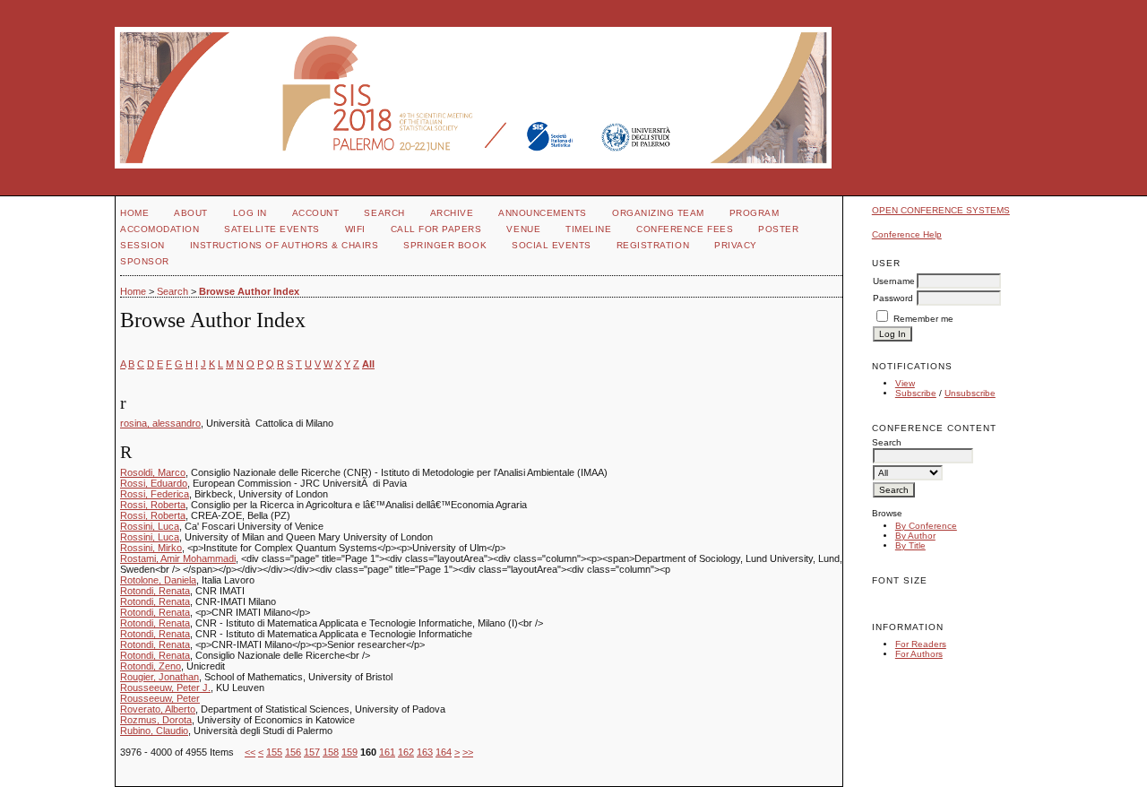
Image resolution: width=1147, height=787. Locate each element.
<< (250, 752)
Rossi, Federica (154, 494)
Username (894, 281)
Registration (653, 245)
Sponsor (144, 261)
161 (387, 752)
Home (134, 213)
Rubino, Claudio (154, 730)
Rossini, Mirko (151, 547)
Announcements (542, 213)
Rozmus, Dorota (156, 719)
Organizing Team (658, 213)
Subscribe (915, 393)
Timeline (588, 229)
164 (444, 752)
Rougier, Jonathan (159, 676)
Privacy (735, 245)
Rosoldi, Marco (152, 472)
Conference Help (907, 234)
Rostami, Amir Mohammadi (178, 558)
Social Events (551, 245)
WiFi (355, 229)
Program (754, 213)
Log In (250, 213)
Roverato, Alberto (157, 709)
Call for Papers (436, 229)
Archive (452, 213)
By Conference (926, 526)
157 (312, 752)
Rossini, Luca (149, 526)
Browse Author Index (249, 291)
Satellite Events (271, 229)
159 (349, 752)
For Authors (919, 654)
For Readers (920, 644)
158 (331, 752)
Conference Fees (684, 229)
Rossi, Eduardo (153, 483)
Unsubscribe (970, 393)
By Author (915, 536)
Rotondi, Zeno (150, 666)
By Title (910, 545)
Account (316, 213)
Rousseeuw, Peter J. (165, 687)
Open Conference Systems (941, 210)
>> (467, 752)
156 (293, 752)
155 (274, 752)
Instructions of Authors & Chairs (284, 245)
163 (425, 752)
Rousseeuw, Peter (160, 698)
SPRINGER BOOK (445, 245)
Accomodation (159, 229)
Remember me (923, 319)
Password (893, 298)
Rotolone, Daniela (158, 580)
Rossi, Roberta (152, 504)
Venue (523, 229)
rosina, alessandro (160, 423)
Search (384, 213)
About (191, 213)
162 (406, 752)
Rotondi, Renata (155, 590)
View (905, 383)
